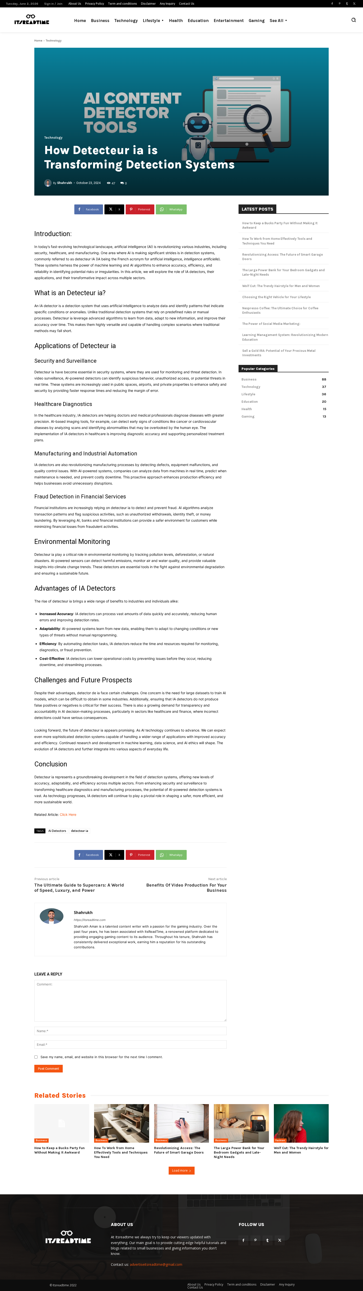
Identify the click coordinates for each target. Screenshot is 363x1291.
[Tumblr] (347, 3)
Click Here (68, 814)
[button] (354, 20)
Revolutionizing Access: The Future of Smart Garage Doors (179, 1150)
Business (41, 1140)
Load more (180, 1170)
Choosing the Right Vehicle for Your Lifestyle (276, 297)
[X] (354, 3)
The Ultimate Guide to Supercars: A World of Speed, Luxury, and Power (79, 887)
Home (38, 40)
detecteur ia (79, 831)
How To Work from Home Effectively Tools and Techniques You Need (121, 1152)
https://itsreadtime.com (89, 920)
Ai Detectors (57, 831)
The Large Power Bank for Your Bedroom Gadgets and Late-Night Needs (239, 1152)
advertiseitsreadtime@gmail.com (156, 1264)
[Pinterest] (339, 3)
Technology (53, 40)
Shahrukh (64, 183)
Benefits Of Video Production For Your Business (186, 887)
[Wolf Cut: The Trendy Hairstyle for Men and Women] (301, 1123)
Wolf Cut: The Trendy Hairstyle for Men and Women (281, 286)
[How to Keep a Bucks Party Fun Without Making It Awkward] (61, 1123)
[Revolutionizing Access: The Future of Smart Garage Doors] (181, 1123)
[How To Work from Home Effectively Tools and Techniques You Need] (121, 1123)
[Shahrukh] (48, 183)
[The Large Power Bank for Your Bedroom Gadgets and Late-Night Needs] (241, 1123)
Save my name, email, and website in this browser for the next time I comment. (101, 1057)
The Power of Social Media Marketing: (271, 324)
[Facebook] (332, 3)
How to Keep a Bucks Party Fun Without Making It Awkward (59, 1150)
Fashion (280, 1140)
